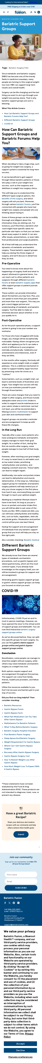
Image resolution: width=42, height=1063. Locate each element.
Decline (20, 1050)
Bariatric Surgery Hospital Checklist (20, 731)
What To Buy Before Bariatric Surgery (21, 727)
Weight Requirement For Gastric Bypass (22, 742)
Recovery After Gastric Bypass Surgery (21, 752)
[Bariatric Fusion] (20, 12)
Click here (33, 2)
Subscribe (21, 888)
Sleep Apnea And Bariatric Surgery (19, 738)
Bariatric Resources (12, 705)
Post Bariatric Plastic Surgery (17, 734)
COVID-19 (8, 124)
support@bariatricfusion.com (16, 924)
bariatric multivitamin (18, 412)
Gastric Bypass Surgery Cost (17, 756)
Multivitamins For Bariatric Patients (19, 723)
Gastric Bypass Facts (13, 713)
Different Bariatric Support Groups (19, 120)
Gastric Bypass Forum (13, 709)
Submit (21, 834)
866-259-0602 (14, 909)
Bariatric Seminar (31, 540)
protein (24, 400)
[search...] (8, 12)
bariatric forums (23, 204)
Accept (20, 1043)
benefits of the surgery (12, 198)
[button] (4, 12)
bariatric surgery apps (25, 282)
